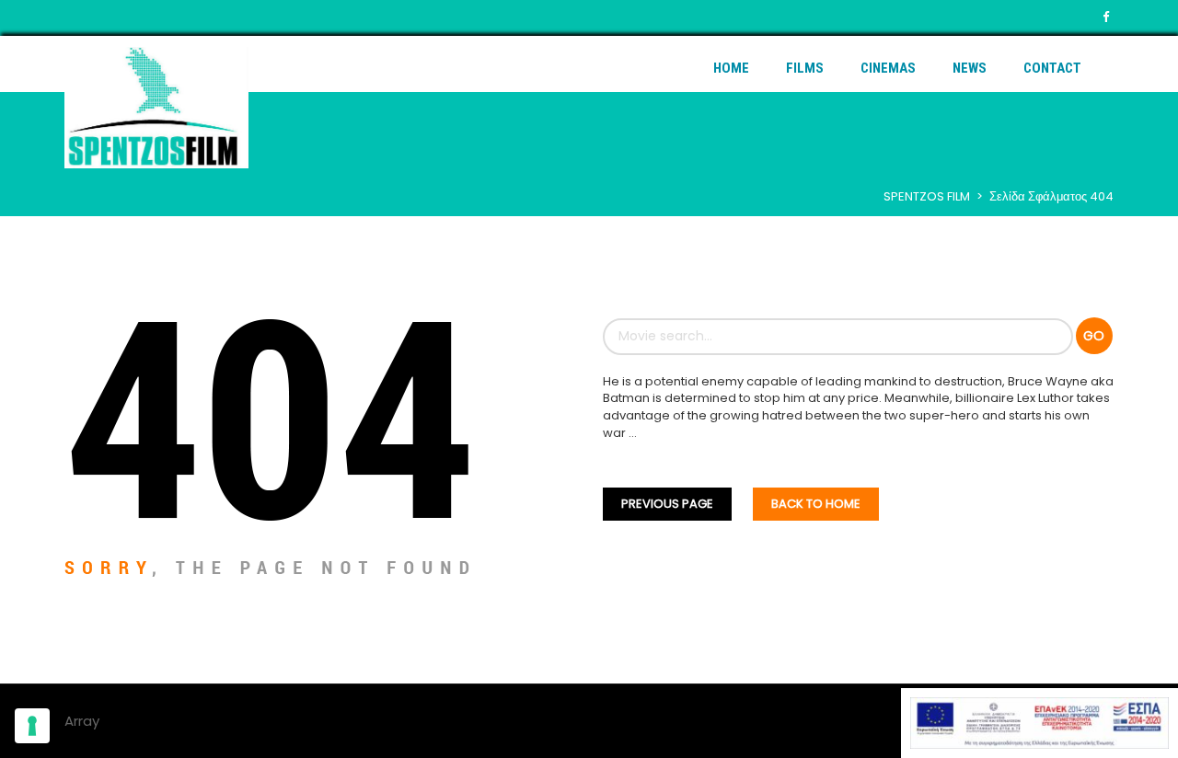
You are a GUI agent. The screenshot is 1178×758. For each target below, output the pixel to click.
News (970, 68)
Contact (1052, 68)
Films (805, 68)
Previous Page (667, 503)
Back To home (815, 503)
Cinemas (888, 68)
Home (731, 68)
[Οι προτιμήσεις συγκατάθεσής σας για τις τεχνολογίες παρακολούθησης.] (32, 725)
